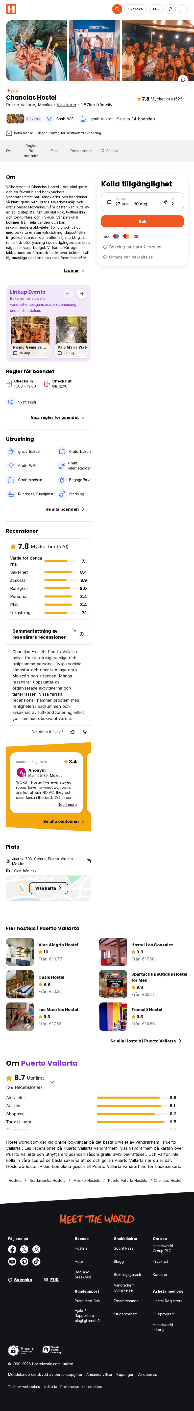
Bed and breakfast (83, 1274)
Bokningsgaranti (127, 1274)
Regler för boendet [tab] (31, 150)
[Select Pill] (117, 9)
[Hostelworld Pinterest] (24, 1261)
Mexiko (45, 104)
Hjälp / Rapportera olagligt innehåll (88, 1315)
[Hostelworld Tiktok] (36, 1261)
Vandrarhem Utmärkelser (124, 1287)
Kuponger (124, 1374)
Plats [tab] (55, 150)
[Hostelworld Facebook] (12, 1249)
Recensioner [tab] (81, 150)
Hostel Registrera (167, 1301)
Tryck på (160, 1261)
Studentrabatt (125, 1314)
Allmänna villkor (99, 1374)
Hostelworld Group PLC (163, 1248)
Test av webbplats (24, 1386)
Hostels (81, 1248)
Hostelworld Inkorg (163, 1327)
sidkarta (50, 1386)
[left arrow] (68, 294)
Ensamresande (126, 1301)
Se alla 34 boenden (136, 118)
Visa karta (66, 104)
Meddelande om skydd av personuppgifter (45, 1374)
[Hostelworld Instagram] (36, 1249)
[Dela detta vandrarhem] (183, 80)
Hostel (13, 90)
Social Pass (123, 1248)
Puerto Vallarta (20, 104)
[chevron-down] (52, 1082)
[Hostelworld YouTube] (12, 1261)
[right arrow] (82, 294)
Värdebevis (147, 1374)
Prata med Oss (87, 1301)
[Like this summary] (72, 732)
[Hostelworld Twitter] (24, 1249)
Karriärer (160, 1274)
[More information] (82, 634)
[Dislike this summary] (85, 732)
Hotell (80, 1261)
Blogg (119, 1261)
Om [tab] (9, 150)
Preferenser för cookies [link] (81, 1386)
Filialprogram (163, 1314)
